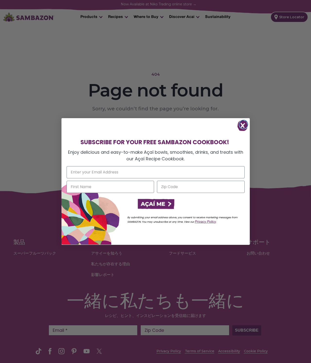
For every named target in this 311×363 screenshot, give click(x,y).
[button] (155, 204)
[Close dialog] (243, 124)
